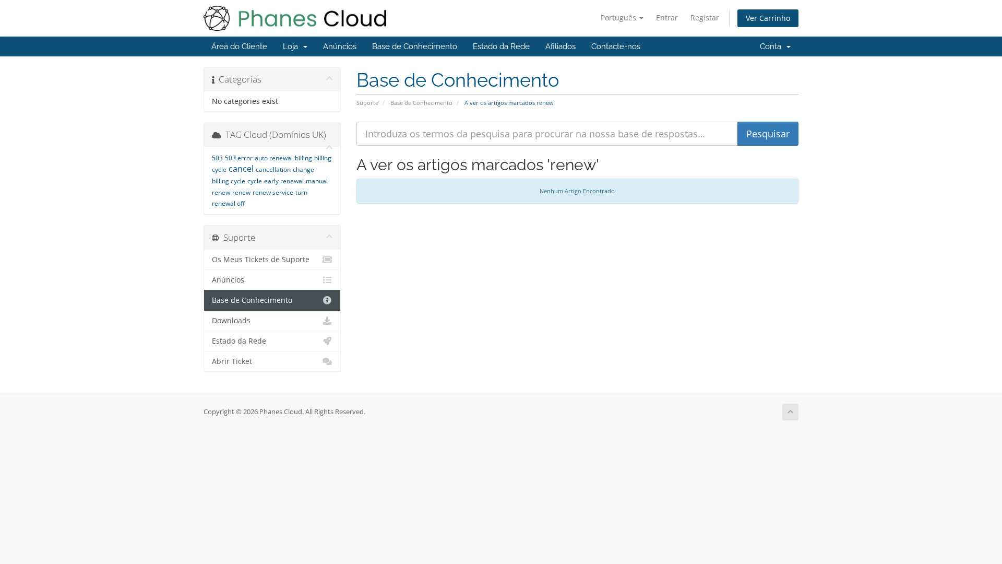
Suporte (367, 103)
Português (619, 17)
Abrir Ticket (232, 361)
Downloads (231, 320)
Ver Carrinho (768, 18)
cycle (254, 181)
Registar (704, 17)
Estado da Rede (501, 46)
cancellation (273, 169)
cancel (241, 168)
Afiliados (560, 46)
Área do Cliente (239, 46)
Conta (772, 46)
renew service (273, 192)
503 (217, 158)
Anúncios (339, 46)
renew (241, 192)
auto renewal (274, 158)
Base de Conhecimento (414, 46)
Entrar (667, 17)
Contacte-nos (615, 46)
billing (303, 158)
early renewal (284, 181)
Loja (292, 46)
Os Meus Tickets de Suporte (260, 259)
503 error (239, 158)
